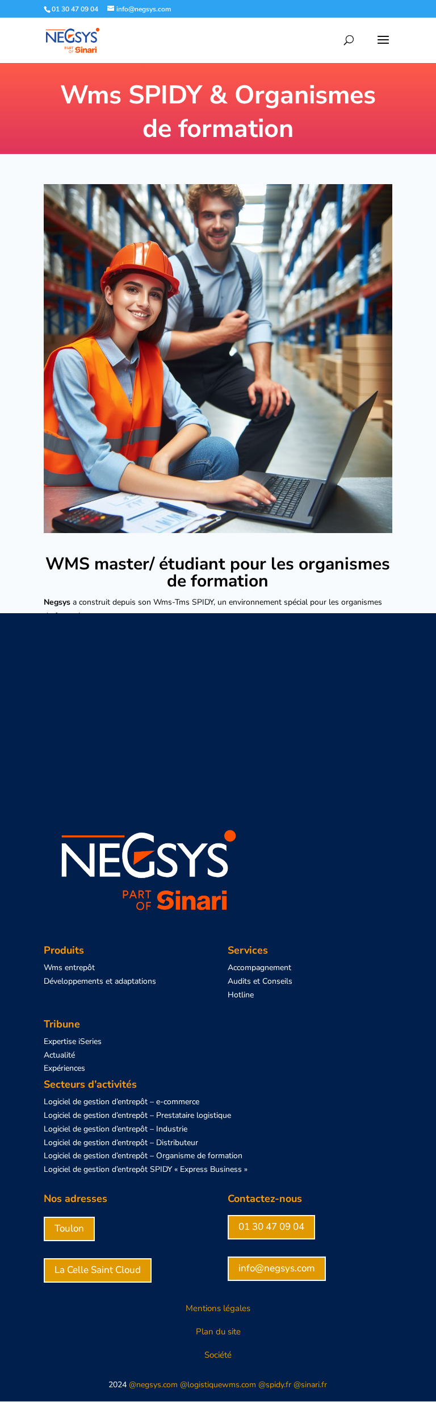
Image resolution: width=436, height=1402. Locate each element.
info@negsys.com (276, 1268)
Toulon (69, 1228)
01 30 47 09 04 (271, 1226)
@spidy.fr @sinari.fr (292, 1384)
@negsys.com (152, 1384)
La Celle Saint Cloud (97, 1269)
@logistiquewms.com (218, 1384)
